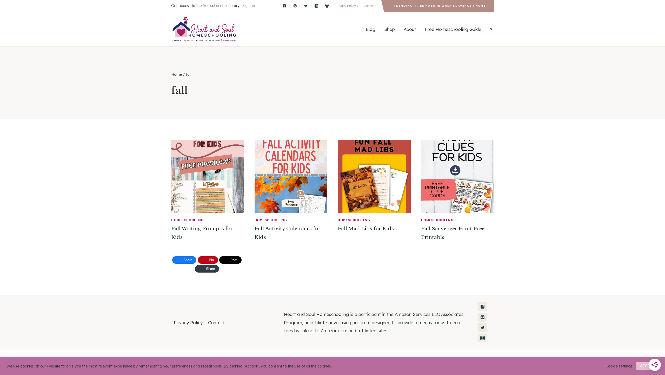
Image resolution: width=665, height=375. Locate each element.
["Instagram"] (316, 5)
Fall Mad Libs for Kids (366, 228)
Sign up (248, 5)
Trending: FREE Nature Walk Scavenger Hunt (440, 6)
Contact (370, 6)
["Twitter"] (305, 5)
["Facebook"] (284, 5)
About (410, 29)
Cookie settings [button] (619, 366)
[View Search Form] (491, 29)
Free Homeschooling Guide (453, 29)
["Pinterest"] (294, 5)
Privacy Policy (188, 322)
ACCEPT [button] (647, 366)
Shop (389, 29)
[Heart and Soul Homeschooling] (204, 29)
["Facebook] (326, 5)
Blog (370, 29)
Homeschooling (187, 220)
